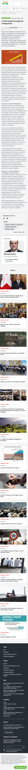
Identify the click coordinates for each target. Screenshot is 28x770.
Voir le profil (9, 261)
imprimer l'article (17, 232)
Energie (5, 663)
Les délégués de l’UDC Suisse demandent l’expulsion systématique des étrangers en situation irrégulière (12, 410)
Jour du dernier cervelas (9, 704)
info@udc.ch (20, 727)
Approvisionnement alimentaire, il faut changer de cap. (12, 353)
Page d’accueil (4, 11)
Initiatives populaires (8, 656)
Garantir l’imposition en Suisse (8, 637)
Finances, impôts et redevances (14, 224)
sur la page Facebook (12, 259)
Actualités (12, 11)
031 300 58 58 (9, 727)
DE (2, 8)
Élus (4, 650)
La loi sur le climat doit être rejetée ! (9, 468)
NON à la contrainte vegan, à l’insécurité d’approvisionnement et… (13, 691)
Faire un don (8, 732)
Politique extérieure (8, 672)
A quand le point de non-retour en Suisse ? (11, 523)
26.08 (4, 702)
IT (7, 8)
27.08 (4, 706)
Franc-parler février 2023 (17, 18)
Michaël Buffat (13, 27)
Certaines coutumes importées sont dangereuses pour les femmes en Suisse (11, 580)
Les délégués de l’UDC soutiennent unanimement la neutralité (12, 687)
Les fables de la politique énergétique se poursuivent (11, 439)
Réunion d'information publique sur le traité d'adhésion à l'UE (13, 713)
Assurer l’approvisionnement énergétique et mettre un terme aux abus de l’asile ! (11, 296)
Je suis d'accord (20, 767)
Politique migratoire (10, 227)
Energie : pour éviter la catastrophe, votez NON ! (12, 382)
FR (5, 8)
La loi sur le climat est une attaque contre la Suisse (11, 495)
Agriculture (6, 668)
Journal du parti (19, 11)
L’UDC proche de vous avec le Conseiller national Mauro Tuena (14, 708)
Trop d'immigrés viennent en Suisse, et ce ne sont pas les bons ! (12, 551)
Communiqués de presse (10, 654)
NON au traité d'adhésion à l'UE (11, 666)
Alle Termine (6, 716)
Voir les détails (15, 763)
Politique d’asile (9, 229)
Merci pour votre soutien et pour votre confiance (10, 325)
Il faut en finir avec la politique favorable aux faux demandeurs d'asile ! (11, 609)
